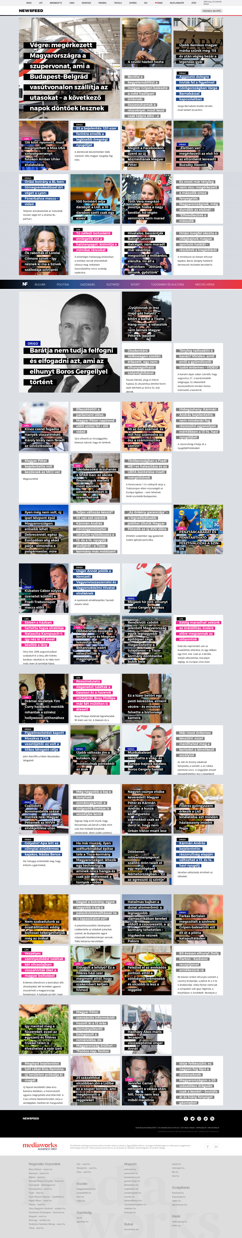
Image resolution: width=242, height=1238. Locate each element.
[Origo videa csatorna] (206, 1119)
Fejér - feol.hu (36, 1192)
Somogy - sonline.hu (39, 1220)
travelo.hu (129, 1196)
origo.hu (81, 1200)
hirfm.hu (176, 1225)
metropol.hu (178, 1168)
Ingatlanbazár (177, 3)
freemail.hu (178, 1192)
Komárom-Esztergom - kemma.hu (46, 1212)
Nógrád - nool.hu (37, 1216)
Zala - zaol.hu (84, 1172)
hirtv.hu (80, 1196)
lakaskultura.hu (132, 1177)
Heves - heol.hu (37, 1204)
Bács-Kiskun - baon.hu (40, 1169)
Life (40, 3)
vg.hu (79, 1217)
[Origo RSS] (212, 1119)
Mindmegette (56, 3)
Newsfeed (86, 3)
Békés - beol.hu (37, 1177)
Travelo (118, 3)
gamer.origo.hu (132, 1181)
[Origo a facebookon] (186, 1119)
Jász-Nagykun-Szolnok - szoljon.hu (47, 1208)
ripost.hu (176, 1164)
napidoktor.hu (131, 1189)
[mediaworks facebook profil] (207, 1146)
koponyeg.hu (179, 1196)
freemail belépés (212, 11)
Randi (159, 3)
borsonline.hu (131, 1229)
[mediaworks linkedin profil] (216, 1146)
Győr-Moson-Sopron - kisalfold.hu (46, 1196)
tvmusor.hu (130, 1212)
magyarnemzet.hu (86, 1189)
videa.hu (176, 1200)
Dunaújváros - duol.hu (40, 1189)
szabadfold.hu (84, 1192)
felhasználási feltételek (168, 1128)
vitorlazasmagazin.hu (135, 1204)
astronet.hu (130, 1169)
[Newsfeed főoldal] (31, 1119)
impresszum (201, 1128)
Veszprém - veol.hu (87, 1168)
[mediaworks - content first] (40, 1146)
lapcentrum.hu (179, 1204)
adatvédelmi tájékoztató (145, 1128)
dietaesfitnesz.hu (133, 1200)
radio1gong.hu (179, 1221)
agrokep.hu (82, 1221)
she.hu (175, 1176)
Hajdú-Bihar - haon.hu (40, 1200)
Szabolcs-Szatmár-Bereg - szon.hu (47, 1224)
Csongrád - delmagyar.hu (42, 1185)
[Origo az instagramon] (199, 1119)
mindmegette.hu (132, 1192)
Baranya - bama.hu (39, 1173)
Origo (28, 3)
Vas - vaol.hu (83, 1164)
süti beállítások (187, 1128)
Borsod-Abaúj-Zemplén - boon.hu (46, 1181)
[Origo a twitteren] (192, 1119)
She (145, 3)
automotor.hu (131, 1173)
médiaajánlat (213, 1128)
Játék (193, 3)
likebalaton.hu (131, 1185)
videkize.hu (130, 1208)
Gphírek (133, 3)
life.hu (175, 1172)
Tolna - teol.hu (36, 1228)
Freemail (102, 3)
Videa (71, 3)
